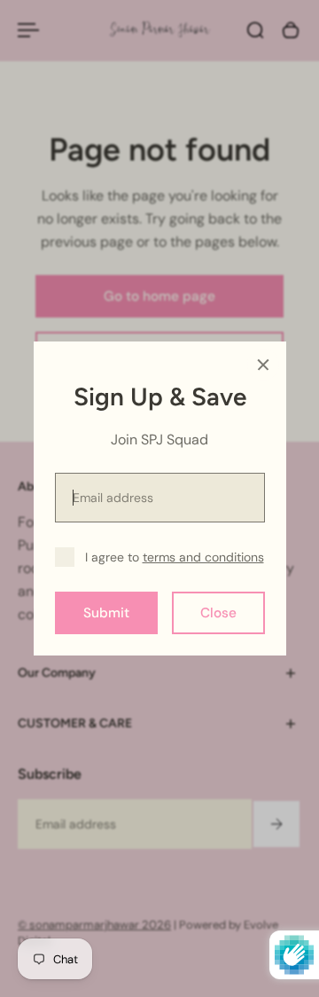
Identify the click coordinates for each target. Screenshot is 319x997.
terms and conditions (203, 557)
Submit (106, 613)
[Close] (263, 365)
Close (218, 613)
